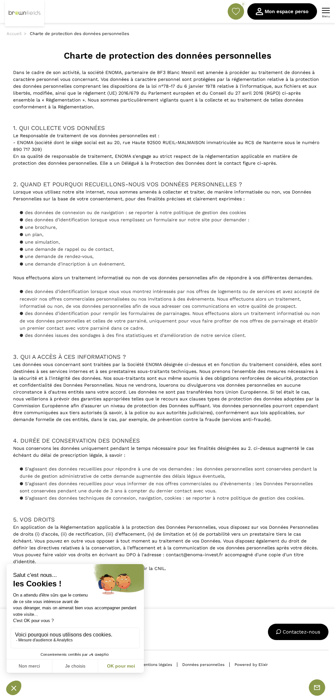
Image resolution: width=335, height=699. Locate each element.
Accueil (14, 33)
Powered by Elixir (251, 664)
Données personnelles (203, 664)
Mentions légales (156, 664)
